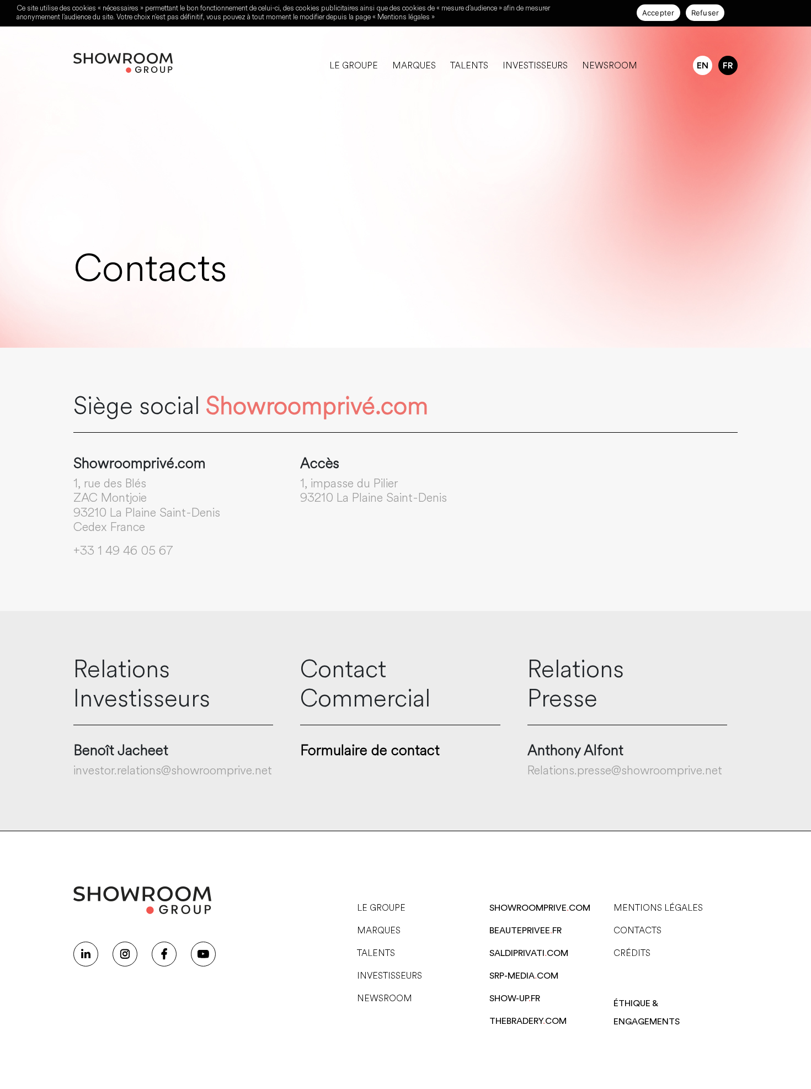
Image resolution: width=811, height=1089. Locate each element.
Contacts (637, 930)
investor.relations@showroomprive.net (172, 770)
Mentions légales (658, 907)
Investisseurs (535, 65)
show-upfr (514, 998)
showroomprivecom (539, 908)
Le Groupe (353, 65)
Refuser (705, 12)
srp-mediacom (523, 975)
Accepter (658, 12)
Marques (414, 65)
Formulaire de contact (370, 750)
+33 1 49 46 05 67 (123, 550)
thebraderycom (528, 1021)
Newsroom (609, 65)
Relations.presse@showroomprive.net (624, 770)
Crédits (631, 953)
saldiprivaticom (528, 953)
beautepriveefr (525, 930)
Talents (469, 65)
